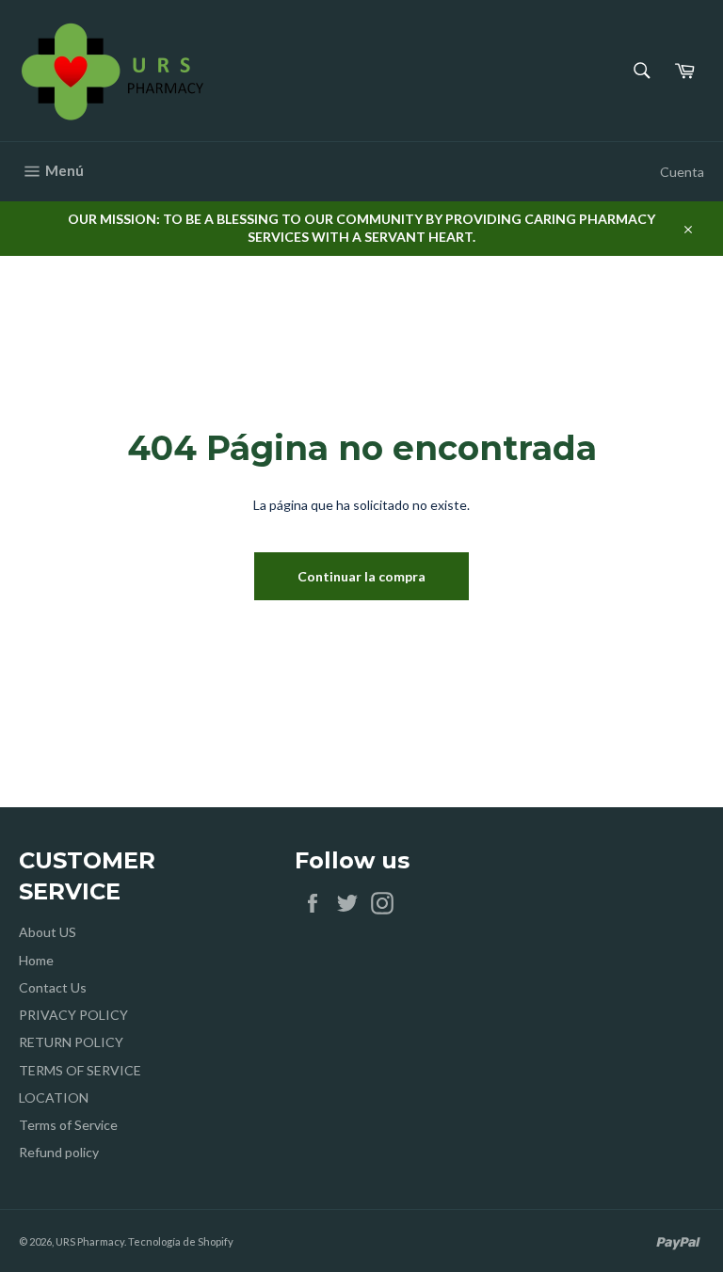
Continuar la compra (361, 576)
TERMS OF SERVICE (80, 1070)
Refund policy (59, 1152)
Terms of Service (68, 1125)
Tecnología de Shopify (180, 1241)
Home (36, 960)
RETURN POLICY (71, 1042)
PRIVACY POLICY (73, 1015)
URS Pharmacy (90, 1241)
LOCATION (53, 1097)
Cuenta (682, 172)
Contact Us (53, 987)
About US (47, 932)
